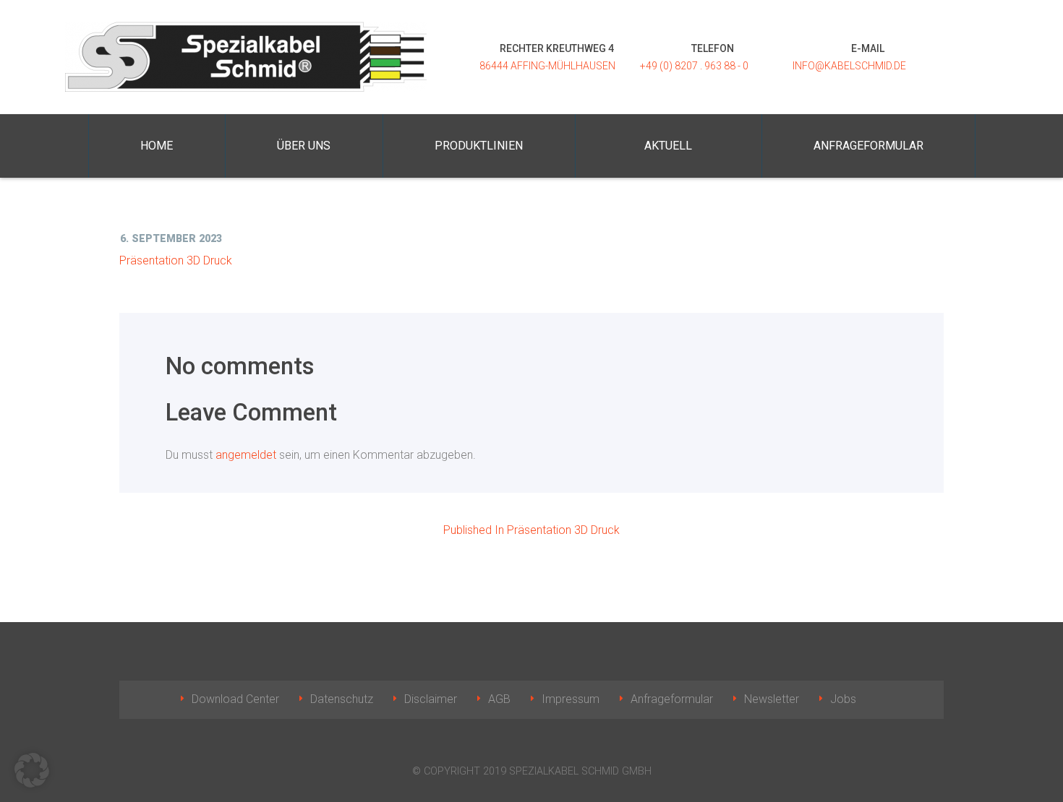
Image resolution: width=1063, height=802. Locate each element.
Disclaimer (430, 699)
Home (156, 145)
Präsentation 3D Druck (175, 260)
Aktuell (668, 145)
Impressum (570, 699)
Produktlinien (479, 145)
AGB (499, 699)
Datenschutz (341, 699)
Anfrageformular (868, 145)
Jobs (843, 699)
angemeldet (245, 455)
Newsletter (771, 699)
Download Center (235, 699)
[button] (32, 770)
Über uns (303, 145)
